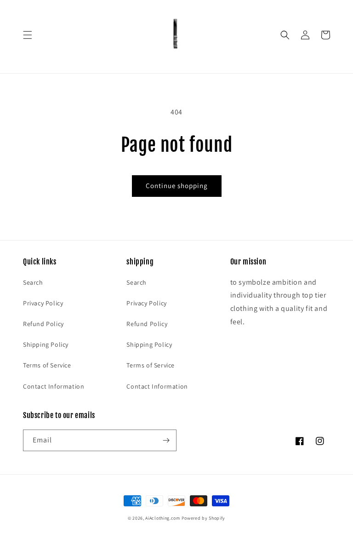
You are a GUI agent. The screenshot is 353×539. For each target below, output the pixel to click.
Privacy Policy (43, 303)
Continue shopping (177, 185)
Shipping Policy (45, 344)
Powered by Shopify (204, 518)
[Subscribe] (166, 440)
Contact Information (53, 386)
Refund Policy (43, 324)
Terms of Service (47, 365)
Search (33, 282)
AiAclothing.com (162, 518)
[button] (27, 35)
